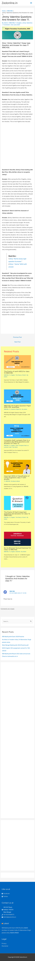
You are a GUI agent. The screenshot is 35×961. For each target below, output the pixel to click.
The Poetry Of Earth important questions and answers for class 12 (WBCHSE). (17, 513)
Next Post (17, 342)
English (19, 23)
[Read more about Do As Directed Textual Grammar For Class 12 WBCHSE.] (17, 538)
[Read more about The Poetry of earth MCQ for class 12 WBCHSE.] (17, 362)
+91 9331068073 (8, 914)
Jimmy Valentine (27, 23)
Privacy (4, 943)
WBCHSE (12, 23)
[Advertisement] (17, 145)
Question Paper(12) (16, 409)
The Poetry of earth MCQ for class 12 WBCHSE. (16, 372)
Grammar (18, 551)
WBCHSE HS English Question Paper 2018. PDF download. (17, 406)
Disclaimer (5, 946)
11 (15, 23)
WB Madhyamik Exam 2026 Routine (13, 636)
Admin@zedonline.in (9, 917)
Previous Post (17, 337)
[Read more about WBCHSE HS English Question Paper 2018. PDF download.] (17, 396)
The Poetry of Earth (21, 375)
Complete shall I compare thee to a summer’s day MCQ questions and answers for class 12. (17, 441)
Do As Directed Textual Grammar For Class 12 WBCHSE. (17, 548)
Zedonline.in (10, 3)
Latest (6, 923)
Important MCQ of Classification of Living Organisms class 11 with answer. (16, 477)
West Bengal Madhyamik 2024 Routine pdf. (15, 645)
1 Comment (6, 25)
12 (9, 375)
